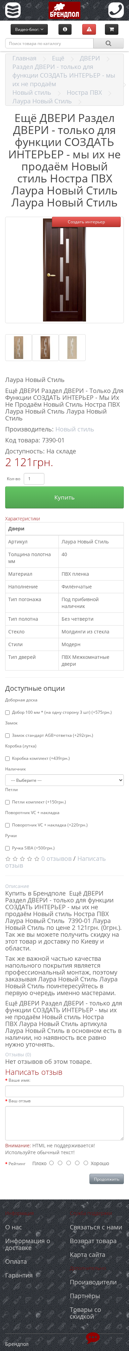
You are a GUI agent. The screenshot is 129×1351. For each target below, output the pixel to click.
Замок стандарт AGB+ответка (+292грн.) (52, 735)
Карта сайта (87, 1254)
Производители (93, 1282)
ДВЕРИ (90, 58)
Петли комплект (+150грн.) (39, 802)
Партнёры (85, 1296)
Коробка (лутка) (20, 746)
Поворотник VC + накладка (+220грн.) (50, 825)
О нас (13, 1227)
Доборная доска (21, 700)
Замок (11, 723)
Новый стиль (31, 92)
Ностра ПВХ (84, 92)
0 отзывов (56, 858)
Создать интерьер (86, 222)
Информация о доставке (27, 1244)
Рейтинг (17, 1164)
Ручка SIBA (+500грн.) (33, 848)
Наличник (15, 769)
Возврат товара (93, 1241)
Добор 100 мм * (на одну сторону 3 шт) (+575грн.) (62, 712)
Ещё (58, 58)
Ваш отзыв (20, 1101)
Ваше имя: (19, 1080)
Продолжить (106, 1179)
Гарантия (19, 1275)
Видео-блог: (27, 29)
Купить (64, 497)
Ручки (11, 835)
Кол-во (13, 479)
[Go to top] (93, 1337)
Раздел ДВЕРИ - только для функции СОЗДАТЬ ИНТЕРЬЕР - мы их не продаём (63, 75)
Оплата (16, 1261)
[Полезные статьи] (65, 29)
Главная (24, 58)
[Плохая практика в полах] (89, 29)
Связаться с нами (96, 1227)
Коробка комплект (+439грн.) (41, 758)
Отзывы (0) (18, 1054)
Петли (11, 789)
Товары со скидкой (85, 1312)
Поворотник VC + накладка (32, 812)
